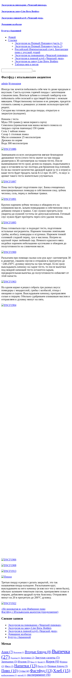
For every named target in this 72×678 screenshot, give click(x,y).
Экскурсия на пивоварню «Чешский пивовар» (24, 5)
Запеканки (9, 661)
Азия (7, 652)
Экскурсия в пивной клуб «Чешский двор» (22, 18)
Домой (12, 37)
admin (4, 83)
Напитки (25, 665)
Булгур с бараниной (11, 30)
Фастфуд (41, 670)
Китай (41, 662)
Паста (42, 666)
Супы (23, 671)
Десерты (15, 658)
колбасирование (9, 675)
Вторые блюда (38, 652)
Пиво (9, 671)
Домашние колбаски (11, 24)
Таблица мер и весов (27, 64)
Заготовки (27, 658)
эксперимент (38, 674)
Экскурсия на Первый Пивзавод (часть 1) (38, 43)
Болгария (19, 652)
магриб (22, 675)
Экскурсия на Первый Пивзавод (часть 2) (38, 46)
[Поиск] (34, 71)
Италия (24, 661)
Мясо (9, 666)
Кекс (33, 662)
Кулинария (15, 83)
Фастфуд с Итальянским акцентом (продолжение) (29, 612)
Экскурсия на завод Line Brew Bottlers (20, 11)
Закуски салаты (47, 657)
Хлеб (61, 670)
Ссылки (12, 40)
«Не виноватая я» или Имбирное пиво (23, 608)
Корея (52, 661)
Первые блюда (57, 666)
